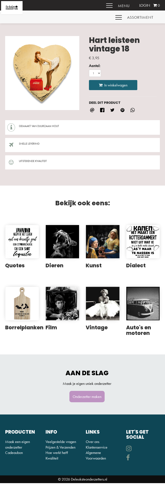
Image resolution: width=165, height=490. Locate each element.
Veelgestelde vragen (61, 441)
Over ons (92, 441)
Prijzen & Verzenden (60, 447)
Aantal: (95, 65)
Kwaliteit (52, 458)
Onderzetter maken (87, 396)
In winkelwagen (114, 85)
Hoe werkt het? (57, 452)
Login (144, 5)
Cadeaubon (14, 452)
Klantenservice (96, 447)
